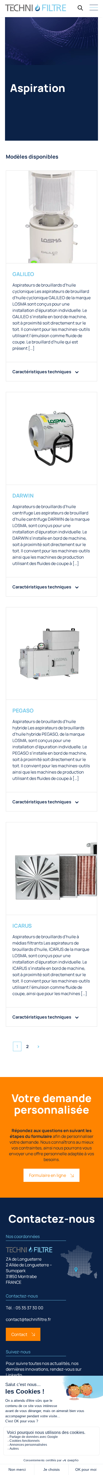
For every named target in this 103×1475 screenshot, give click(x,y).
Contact (19, 1334)
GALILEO (23, 274)
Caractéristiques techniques (41, 372)
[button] (80, 8)
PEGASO (23, 710)
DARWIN (23, 495)
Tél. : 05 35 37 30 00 (24, 1308)
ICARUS (22, 925)
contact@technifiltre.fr (28, 1319)
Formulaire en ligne (47, 1175)
